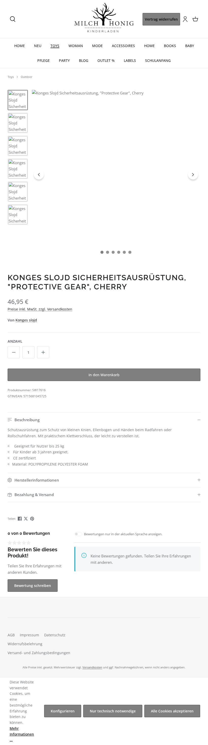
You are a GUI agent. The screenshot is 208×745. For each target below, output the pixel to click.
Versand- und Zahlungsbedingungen (39, 652)
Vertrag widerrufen (161, 19)
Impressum (29, 634)
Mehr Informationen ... (22, 734)
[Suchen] (13, 19)
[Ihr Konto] (185, 19)
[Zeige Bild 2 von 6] (107, 252)
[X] (26, 518)
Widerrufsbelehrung (25, 643)
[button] (104, 420)
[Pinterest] (32, 518)
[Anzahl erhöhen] (43, 352)
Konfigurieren (63, 711)
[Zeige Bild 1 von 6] (101, 252)
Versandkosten (92, 667)
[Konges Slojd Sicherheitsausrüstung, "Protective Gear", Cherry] (116, 174)
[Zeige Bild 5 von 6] (124, 252)
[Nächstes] (193, 174)
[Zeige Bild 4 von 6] (118, 252)
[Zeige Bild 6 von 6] (129, 252)
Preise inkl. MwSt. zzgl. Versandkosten (40, 309)
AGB (11, 634)
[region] (104, 174)
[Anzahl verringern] (14, 352)
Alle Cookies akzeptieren (172, 711)
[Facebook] (20, 518)
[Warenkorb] (195, 19)
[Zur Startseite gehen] (104, 19)
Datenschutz (54, 634)
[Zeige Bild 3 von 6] (113, 252)
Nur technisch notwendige (113, 711)
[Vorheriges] (39, 174)
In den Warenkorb (104, 374)
